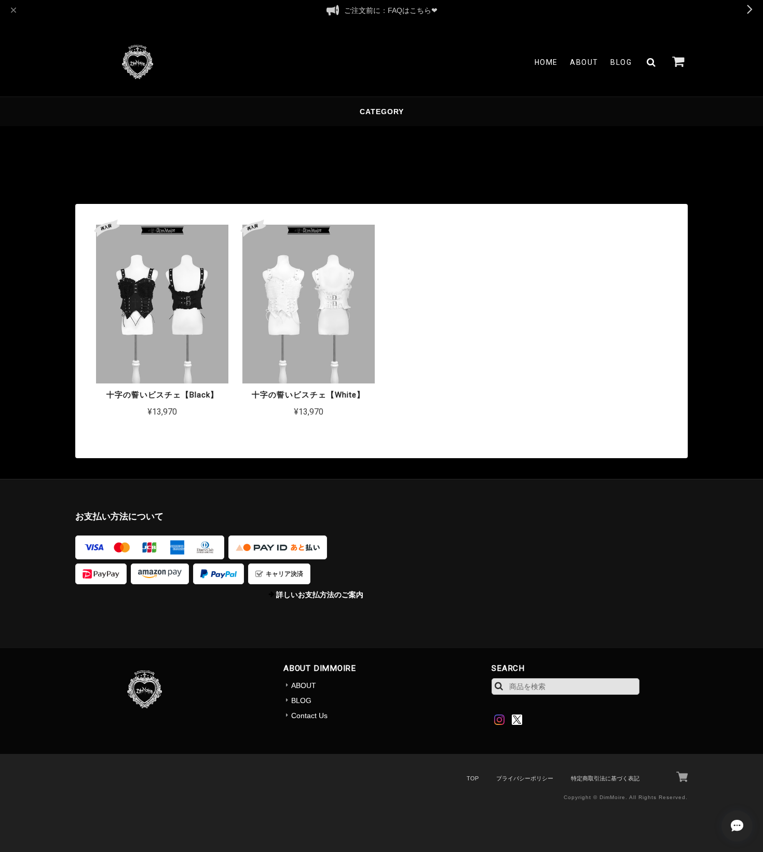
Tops (160, 146)
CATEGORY (382, 111)
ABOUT (584, 62)
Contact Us (309, 715)
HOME (546, 62)
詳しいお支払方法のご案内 (319, 594)
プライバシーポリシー (524, 778)
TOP (473, 778)
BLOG (621, 62)
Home (84, 146)
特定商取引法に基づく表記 (605, 778)
